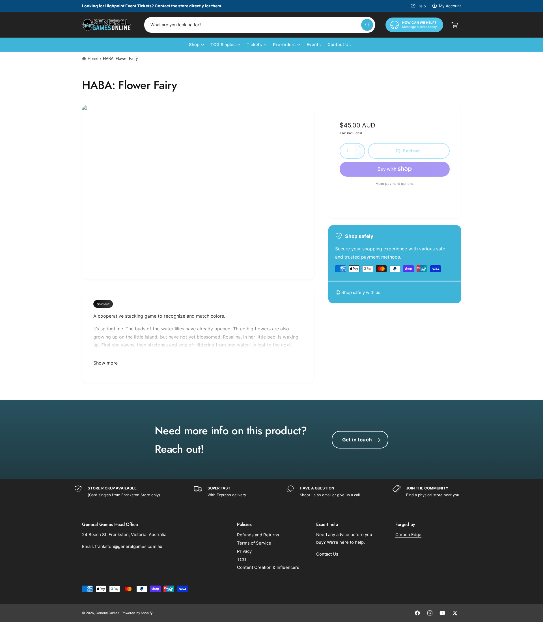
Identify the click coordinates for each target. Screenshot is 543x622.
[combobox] (259, 25)
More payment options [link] (395, 183)
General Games (107, 613)
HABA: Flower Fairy (120, 58)
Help (421, 5)
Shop (194, 44)
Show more (105, 363)
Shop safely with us (360, 292)
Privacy (244, 551)
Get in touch (357, 440)
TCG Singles (223, 44)
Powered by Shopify (137, 613)
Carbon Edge (408, 534)
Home (93, 58)
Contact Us (327, 554)
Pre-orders (284, 44)
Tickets (254, 44)
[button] (454, 25)
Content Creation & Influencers (268, 567)
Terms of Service (254, 543)
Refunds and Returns (258, 535)
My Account (450, 5)
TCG (241, 559)
